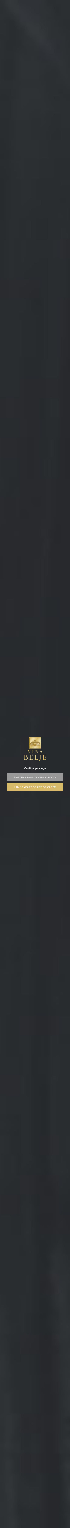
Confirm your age (35, 768)
